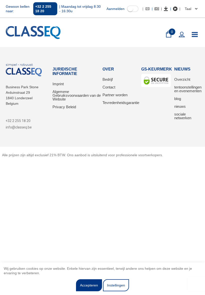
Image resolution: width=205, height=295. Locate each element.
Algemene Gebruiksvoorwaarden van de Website (76, 95)
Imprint (58, 84)
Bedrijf (107, 79)
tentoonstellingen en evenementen (188, 89)
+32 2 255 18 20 (43, 8)
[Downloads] (166, 8)
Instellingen (116, 285)
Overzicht (182, 79)
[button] (190, 8)
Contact (108, 87)
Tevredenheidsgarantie (120, 102)
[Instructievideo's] (175, 8)
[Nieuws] (156, 8)
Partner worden (115, 95)
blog (177, 98)
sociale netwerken (182, 116)
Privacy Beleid (64, 107)
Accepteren (89, 285)
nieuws (180, 106)
